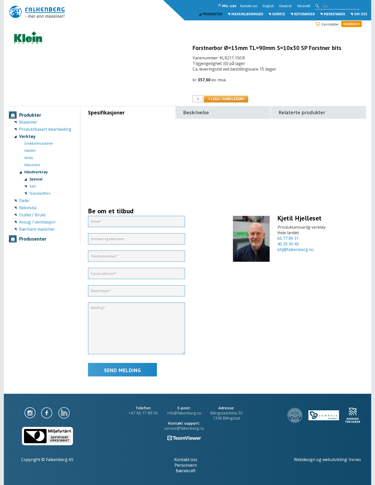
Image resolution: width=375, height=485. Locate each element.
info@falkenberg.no (184, 412)
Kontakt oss (249, 6)
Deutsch (285, 6)
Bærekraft (186, 471)
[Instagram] (30, 412)
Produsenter (32, 238)
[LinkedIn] (64, 412)
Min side (229, 6)
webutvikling (334, 459)
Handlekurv (351, 24)
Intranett (303, 6)
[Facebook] (47, 412)
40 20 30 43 (288, 244)
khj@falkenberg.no (295, 249)
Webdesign (304, 459)
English (268, 6)
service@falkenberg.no (184, 428)
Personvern (185, 465)
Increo (355, 459)
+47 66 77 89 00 (143, 412)
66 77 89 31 (288, 238)
